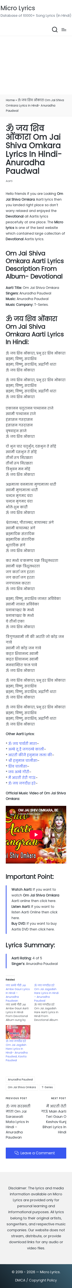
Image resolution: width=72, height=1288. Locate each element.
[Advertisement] (36, 65)
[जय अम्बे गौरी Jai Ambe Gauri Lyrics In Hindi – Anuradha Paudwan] (20, 1002)
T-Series (47, 1087)
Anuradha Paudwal (20, 1079)
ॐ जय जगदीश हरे (22, 783)
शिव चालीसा (17, 766)
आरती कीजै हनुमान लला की (30, 755)
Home (10, 100)
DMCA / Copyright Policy (36, 1280)
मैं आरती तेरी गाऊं (22, 777)
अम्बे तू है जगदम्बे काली (26, 749)
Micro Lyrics (18, 8)
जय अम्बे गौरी (18, 772)
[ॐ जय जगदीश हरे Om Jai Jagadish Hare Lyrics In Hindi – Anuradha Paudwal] (48, 1002)
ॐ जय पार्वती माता (22, 743)
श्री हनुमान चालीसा (22, 760)
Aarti (9, 181)
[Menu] (63, 29)
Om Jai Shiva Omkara (22, 1087)
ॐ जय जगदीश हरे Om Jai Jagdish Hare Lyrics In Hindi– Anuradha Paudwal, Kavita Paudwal (17, 1050)
